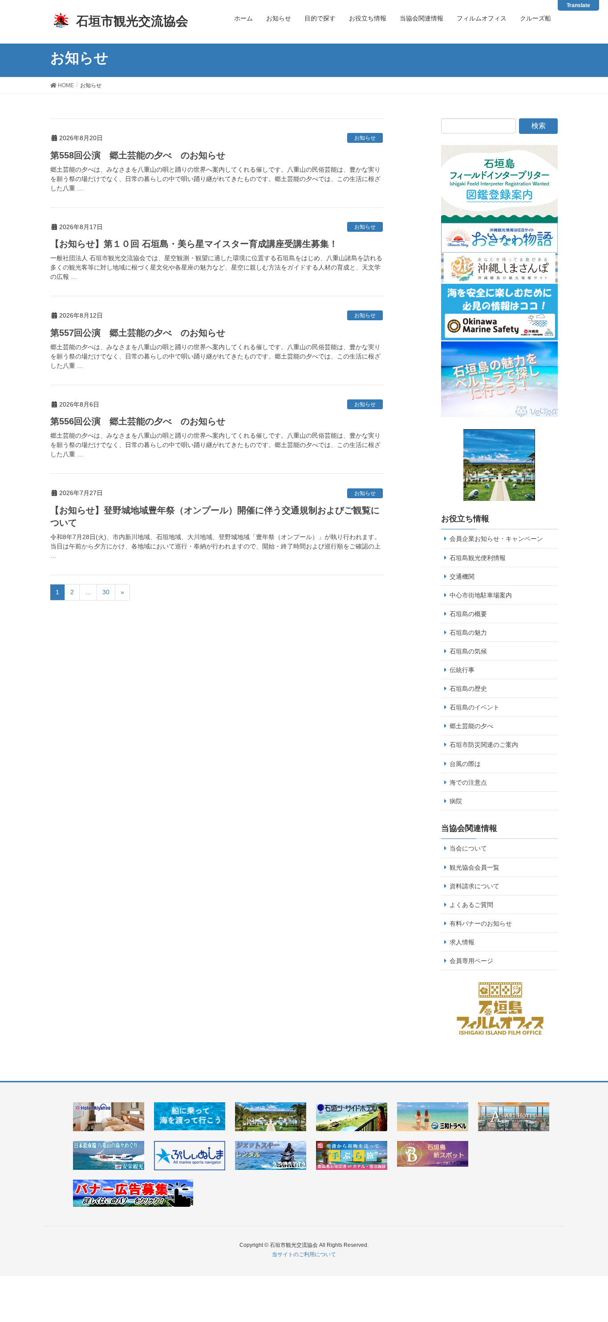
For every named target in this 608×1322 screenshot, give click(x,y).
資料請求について (474, 886)
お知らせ (365, 138)
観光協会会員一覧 (474, 867)
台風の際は (465, 763)
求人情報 (462, 942)
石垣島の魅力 (468, 632)
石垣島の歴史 (468, 688)
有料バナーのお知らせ (481, 923)
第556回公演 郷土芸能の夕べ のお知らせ (137, 421)
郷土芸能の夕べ (471, 726)
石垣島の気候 (468, 651)
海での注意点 (468, 782)
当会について (468, 848)
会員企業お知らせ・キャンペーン (496, 538)
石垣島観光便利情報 (478, 557)
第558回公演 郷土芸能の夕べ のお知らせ (137, 155)
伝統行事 (462, 669)
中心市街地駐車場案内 (481, 595)
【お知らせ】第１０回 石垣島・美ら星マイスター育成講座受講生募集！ (194, 244)
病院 (456, 801)
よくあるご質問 (471, 904)
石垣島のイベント (474, 707)
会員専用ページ (471, 960)
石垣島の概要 (468, 613)
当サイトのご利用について (304, 1254)
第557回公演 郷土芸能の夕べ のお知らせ (137, 333)
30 (105, 592)
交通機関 (462, 576)
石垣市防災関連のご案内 (484, 744)
